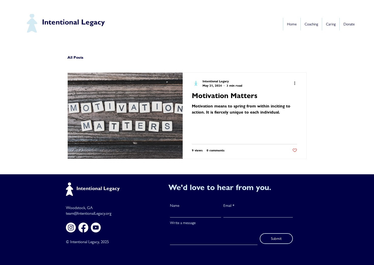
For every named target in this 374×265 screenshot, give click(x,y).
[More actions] (296, 83)
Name (174, 206)
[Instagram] (71, 227)
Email (227, 206)
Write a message (183, 223)
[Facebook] (83, 227)
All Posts (75, 57)
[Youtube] (96, 227)
